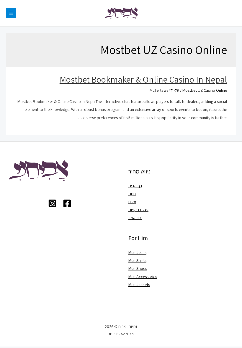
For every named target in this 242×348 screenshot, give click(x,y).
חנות (132, 193)
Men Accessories (142, 276)
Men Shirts (137, 260)
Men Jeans (137, 252)
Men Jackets (139, 284)
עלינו (132, 201)
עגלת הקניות (138, 209)
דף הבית (135, 185)
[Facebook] (67, 203)
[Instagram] (52, 203)
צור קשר (135, 217)
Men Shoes (137, 268)
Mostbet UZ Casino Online (204, 90)
